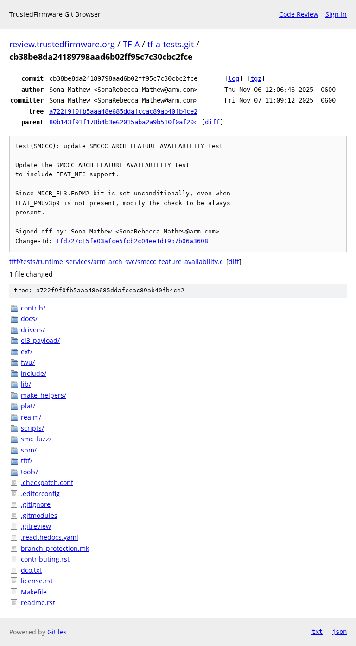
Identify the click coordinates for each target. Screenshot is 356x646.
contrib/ (33, 308)
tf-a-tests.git (170, 44)
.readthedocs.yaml (49, 537)
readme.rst (38, 602)
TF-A (131, 44)
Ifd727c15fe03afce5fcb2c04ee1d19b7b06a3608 (132, 241)
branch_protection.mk (55, 548)
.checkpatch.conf (47, 482)
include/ (33, 373)
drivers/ (33, 329)
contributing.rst (45, 559)
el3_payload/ (40, 340)
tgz (255, 78)
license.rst (37, 580)
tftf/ (26, 460)
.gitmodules (39, 515)
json (339, 631)
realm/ (31, 417)
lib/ (26, 384)
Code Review (298, 14)
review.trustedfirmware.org (62, 44)
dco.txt (31, 570)
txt (317, 631)
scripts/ (32, 428)
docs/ (29, 318)
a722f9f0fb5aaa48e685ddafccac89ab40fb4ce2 (123, 111)
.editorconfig (40, 493)
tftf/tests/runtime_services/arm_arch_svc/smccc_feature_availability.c (116, 261)
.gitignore (36, 504)
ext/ (26, 351)
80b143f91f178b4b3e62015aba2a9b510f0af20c (123, 122)
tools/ (29, 471)
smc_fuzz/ (36, 438)
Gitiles (57, 631)
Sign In (336, 14)
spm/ (29, 450)
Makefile (34, 592)
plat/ (28, 405)
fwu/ (28, 362)
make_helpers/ (43, 395)
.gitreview (36, 526)
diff (212, 122)
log (233, 78)
